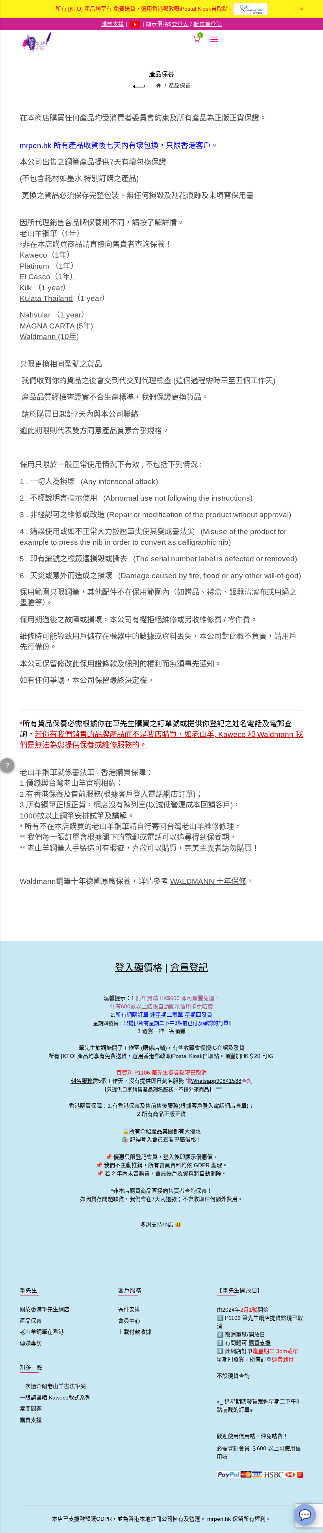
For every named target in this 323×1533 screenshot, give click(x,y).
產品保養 (180, 85)
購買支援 (31, 1420)
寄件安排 (129, 1309)
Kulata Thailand (46, 298)
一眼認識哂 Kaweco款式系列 (55, 1397)
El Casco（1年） (48, 277)
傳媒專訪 (31, 1343)
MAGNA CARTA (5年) (56, 326)
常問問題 (31, 1408)
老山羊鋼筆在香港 (42, 1332)
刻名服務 (82, 1081)
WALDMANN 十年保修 (208, 881)
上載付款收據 (134, 1332)
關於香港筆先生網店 (44, 1309)
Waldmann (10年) (49, 336)
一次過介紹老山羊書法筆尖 (53, 1386)
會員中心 (129, 1321)
